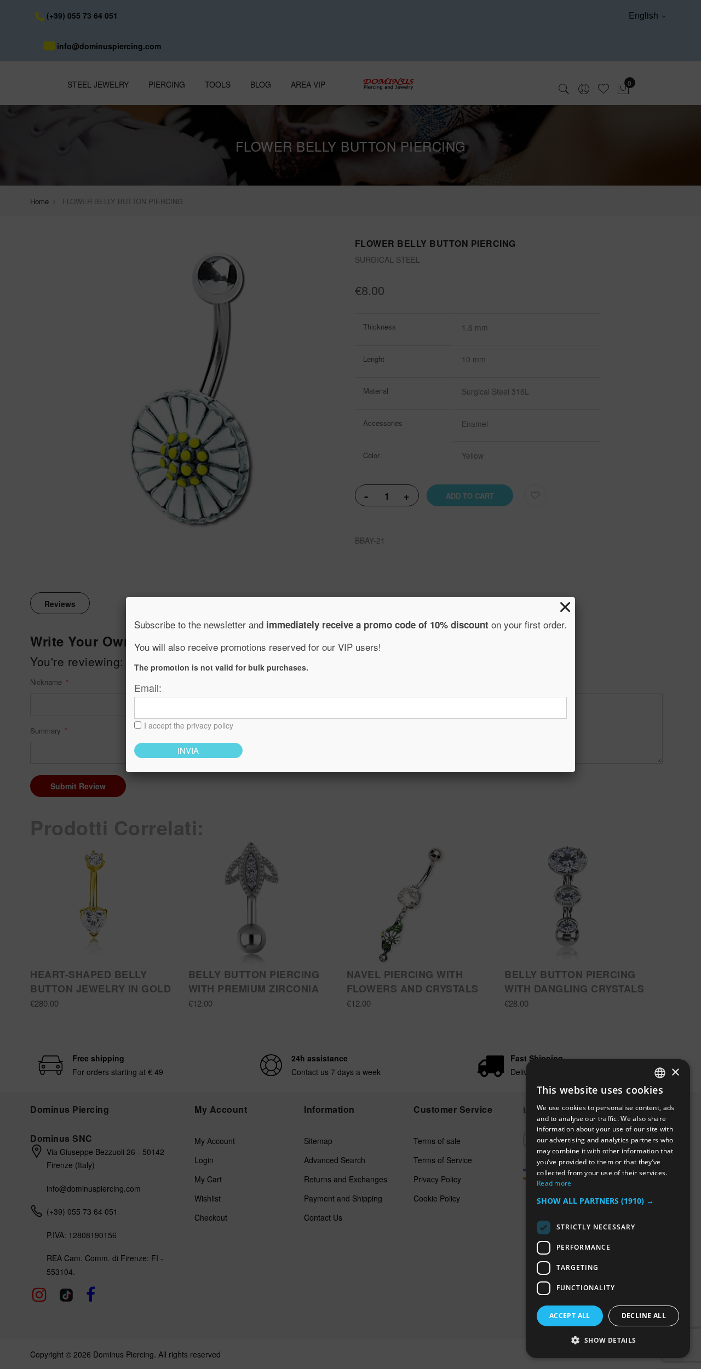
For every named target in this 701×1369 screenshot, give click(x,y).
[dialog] (608, 1208)
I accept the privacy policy (188, 725)
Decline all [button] (644, 1315)
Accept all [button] (569, 1315)
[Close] (565, 607)
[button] (608, 1201)
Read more (554, 1183)
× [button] (675, 1072)
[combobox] (659, 1072)
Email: (148, 687)
